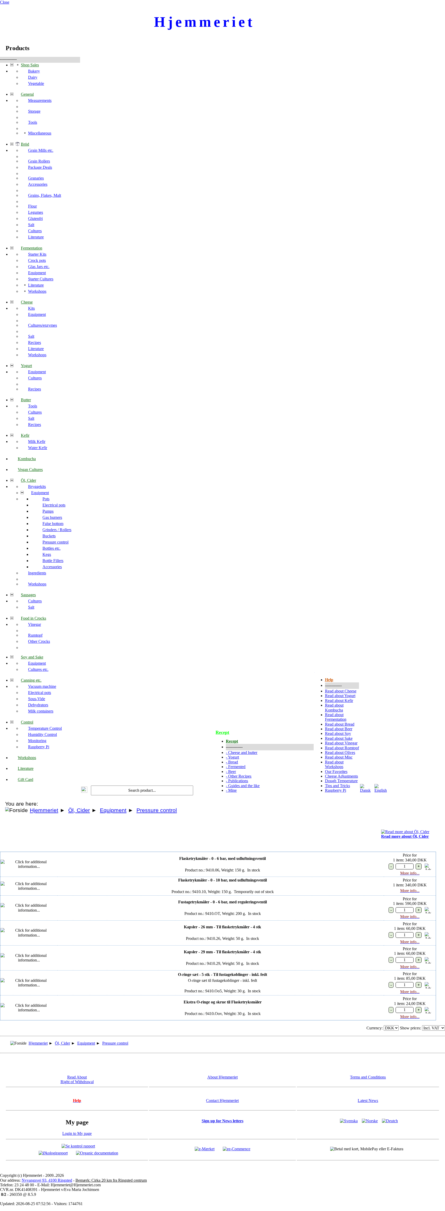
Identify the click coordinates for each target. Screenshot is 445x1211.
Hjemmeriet (44, 810)
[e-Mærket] (204, 1148)
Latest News (368, 1100)
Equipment (113, 810)
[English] (381, 790)
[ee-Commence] (236, 1148)
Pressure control (156, 810)
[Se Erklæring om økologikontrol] (53, 1153)
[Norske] (370, 1121)
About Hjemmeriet (222, 1077)
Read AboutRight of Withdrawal (77, 1079)
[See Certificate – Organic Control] (97, 1153)
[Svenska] (349, 1121)
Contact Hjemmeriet (222, 1100)
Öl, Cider (79, 810)
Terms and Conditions (368, 1077)
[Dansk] (366, 790)
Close (4, 2)
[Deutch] (390, 1121)
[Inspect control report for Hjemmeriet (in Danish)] (78, 1146)
